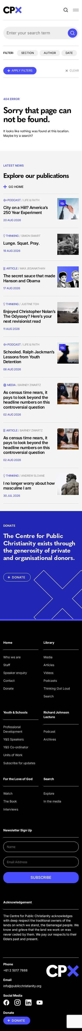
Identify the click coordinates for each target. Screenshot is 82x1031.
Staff (6, 665)
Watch (7, 793)
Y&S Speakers (13, 739)
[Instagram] (17, 1002)
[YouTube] (40, 1002)
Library (49, 642)
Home (7, 642)
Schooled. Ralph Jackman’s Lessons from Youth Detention (28, 356)
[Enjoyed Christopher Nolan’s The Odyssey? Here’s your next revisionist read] (68, 312)
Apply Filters (22, 70)
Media (48, 657)
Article (11, 268)
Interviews (10, 809)
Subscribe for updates (19, 763)
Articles (49, 665)
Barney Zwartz (29, 385)
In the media (52, 801)
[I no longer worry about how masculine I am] (68, 484)
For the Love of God (18, 779)
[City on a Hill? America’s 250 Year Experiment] (68, 208)
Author (50, 53)
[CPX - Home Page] (12, 10)
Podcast (14, 200)
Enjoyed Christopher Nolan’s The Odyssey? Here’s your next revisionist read (29, 316)
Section (27, 53)
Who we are (12, 657)
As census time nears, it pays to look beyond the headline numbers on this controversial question (26, 400)
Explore (49, 793)
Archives (50, 739)
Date (69, 53)
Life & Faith (31, 200)
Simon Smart (30, 235)
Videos (48, 673)
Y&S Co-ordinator (15, 747)
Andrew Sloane (33, 475)
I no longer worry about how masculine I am (29, 486)
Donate (8, 688)
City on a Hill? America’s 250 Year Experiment (25, 210)
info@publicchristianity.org (22, 986)
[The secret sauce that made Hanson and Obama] (68, 277)
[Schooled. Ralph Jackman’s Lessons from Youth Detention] (68, 353)
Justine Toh (30, 304)
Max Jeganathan (32, 268)
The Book (10, 801)
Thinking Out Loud (57, 688)
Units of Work (13, 755)
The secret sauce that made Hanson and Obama (29, 278)
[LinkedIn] (28, 1002)
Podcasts (50, 680)
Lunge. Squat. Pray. (21, 243)
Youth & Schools (15, 712)
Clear (74, 70)
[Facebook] (6, 1002)
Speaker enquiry (15, 673)
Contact (9, 680)
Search (49, 696)
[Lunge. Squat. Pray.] (68, 244)
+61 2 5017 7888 (15, 970)
